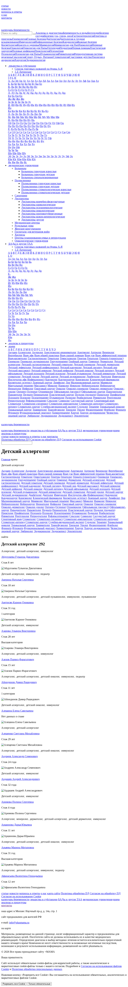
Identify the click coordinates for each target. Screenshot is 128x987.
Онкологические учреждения (31, 240)
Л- (9, 114)
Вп (32, 86)
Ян (17, 162)
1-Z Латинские (23, 71)
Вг (16, 86)
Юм (19, 159)
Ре (15, 129)
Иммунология (27, 42)
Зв (12, 102)
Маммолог (106, 382)
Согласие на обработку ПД (45, 439)
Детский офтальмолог (76, 489)
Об (9, 123)
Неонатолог (15, 388)
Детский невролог (41, 370)
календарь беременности (15, 29)
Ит (64, 105)
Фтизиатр (13, 412)
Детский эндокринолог (72, 376)
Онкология (16, 48)
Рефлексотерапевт (36, 400)
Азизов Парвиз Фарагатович (17, 659)
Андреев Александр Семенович (19, 756)
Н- (9, 120)
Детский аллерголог (93, 479)
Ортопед (21, 391)
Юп (29, 159)
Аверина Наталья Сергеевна (17, 579)
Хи (21, 144)
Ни (21, 120)
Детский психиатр (33, 373)
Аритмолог (83, 352)
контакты (6, 17)
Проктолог (103, 394)
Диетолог (105, 376)
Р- (9, 129)
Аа (12, 80)
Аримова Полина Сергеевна (17, 801)
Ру (26, 129)
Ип (53, 105)
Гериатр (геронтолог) (111, 358)
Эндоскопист (65, 415)
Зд (15, 280)
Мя (57, 117)
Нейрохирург (107, 385)
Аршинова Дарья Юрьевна (16, 824)
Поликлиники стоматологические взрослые (46, 189)
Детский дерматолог (108, 364)
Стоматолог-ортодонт (91, 403)
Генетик (81, 358)
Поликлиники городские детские (40, 186)
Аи (40, 80)
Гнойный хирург (78, 361)
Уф (50, 138)
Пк (25, 126)
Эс (55, 156)
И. (9, 105)
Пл (29, 126)
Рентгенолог (114, 397)
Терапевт (94, 406)
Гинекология (19, 39)
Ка (9, 111)
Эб (9, 156)
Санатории (21, 195)
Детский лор (110, 367)
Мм (31, 117)
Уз (16, 138)
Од (17, 123)
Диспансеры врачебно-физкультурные (43, 201)
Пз (17, 126)
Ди (36, 93)
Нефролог (28, 388)
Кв (13, 111)
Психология (8, 54)
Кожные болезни (87, 42)
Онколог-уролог (35, 507)
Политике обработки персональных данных (37, 969)
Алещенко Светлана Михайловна (20, 733)
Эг (17, 156)
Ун (31, 138)
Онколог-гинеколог (77, 388)
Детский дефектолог (19, 367)
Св (17, 132)
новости (6, 8)
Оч (38, 301)
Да (16, 93)
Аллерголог (24, 352)
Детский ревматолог (104, 373)
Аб (16, 80)
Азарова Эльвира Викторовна (18, 631)
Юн (24, 159)
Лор (68, 382)
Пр (41, 126)
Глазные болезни (36, 39)
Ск (28, 132)
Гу (29, 89)
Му (44, 117)
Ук (20, 138)
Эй (28, 156)
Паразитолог (15, 394)
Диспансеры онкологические (37, 210)
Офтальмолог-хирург (93, 391)
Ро (22, 129)
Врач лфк (28, 355)
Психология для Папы (27, 54)
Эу (63, 156)
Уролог (81, 409)
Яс (25, 162)
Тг (16, 135)
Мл (26, 117)
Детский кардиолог (71, 367)
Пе (13, 126)
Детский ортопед (104, 370)
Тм (27, 135)
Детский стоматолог (74, 492)
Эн (44, 156)
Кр (32, 111)
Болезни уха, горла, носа (58, 36)
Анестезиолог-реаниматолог (60, 352)
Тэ (45, 135)
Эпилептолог (81, 415)
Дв (20, 93)
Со (44, 132)
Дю (64, 93)
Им (40, 105)
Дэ (59, 93)
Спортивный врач (104, 400)
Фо (26, 141)
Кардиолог (51, 379)
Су (59, 132)
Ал (52, 80)
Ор (46, 123)
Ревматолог (99, 397)
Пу (49, 126)
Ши (19, 153)
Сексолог (52, 400)
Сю (68, 132)
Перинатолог (41, 394)
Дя (40, 271)
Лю (36, 114)
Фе (13, 141)
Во (28, 86)
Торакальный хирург (20, 409)
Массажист (40, 385)
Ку (39, 111)
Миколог (53, 385)
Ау (80, 80)
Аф (84, 80)
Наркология (85, 45)
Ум (27, 138)
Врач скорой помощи (72, 355)
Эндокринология (35, 60)
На (13, 120)
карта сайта (53, 893)
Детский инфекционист (45, 367)
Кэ (46, 111)
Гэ (32, 89)
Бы (37, 83)
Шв (14, 153)
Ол (29, 123)
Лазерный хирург (42, 382)
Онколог (61, 388)
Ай (44, 80)
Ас (72, 80)
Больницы (20, 168)
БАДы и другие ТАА (70, 430)
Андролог (37, 352)
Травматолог (39, 409)
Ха (9, 144)
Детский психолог (55, 373)
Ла (12, 114)
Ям (13, 162)
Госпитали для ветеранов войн (32, 231)
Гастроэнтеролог (37, 358)
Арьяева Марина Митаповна (17, 847)
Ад (28, 80)
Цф (18, 147)
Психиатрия (57, 51)
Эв (13, 156)
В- (9, 86)
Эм (40, 156)
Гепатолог (93, 358)
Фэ (38, 319)
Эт (59, 156)
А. (9, 80)
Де (27, 93)
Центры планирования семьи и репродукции (40, 237)
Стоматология (61, 57)
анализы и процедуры (13, 433)
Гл (19, 89)
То (31, 135)
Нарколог (63, 385)
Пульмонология (49, 54)
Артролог (96, 352)
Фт (38, 141)
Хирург (75, 412)
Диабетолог (93, 376)
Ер (20, 96)
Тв (13, 135)
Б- (9, 83)
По (37, 126)
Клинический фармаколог (105, 379)
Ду (51, 93)
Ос (50, 123)
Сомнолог (64, 400)
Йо (9, 108)
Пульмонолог (57, 397)
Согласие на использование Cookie (82, 439)
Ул (23, 138)
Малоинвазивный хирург (85, 382)
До (43, 93)
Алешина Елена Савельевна (17, 710)
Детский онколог (84, 370)
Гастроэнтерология (83, 36)
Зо (26, 102)
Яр (21, 162)
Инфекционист (36, 379)
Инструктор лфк (17, 379)
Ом (33, 123)
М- (9, 117)
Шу (24, 153)
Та (9, 135)
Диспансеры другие (32, 219)
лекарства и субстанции (44, 430)
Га (9, 89)
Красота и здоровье (28, 45)
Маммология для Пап (66, 45)
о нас (4, 14)
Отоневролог (45, 391)
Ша (10, 153)
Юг (14, 159)
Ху (33, 144)
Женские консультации (28, 228)
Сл (32, 132)
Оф (58, 123)
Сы (64, 132)
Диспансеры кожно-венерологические (43, 216)
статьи (5, 5)
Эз (24, 156)
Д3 (12, 93)
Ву (35, 86)
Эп (48, 156)
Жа (10, 99)
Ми (22, 117)
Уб (9, 138)
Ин (45, 105)
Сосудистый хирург (82, 400)
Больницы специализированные (39, 177)
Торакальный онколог (112, 406)
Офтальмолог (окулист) (67, 391)
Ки (20, 111)
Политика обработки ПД (15, 439)
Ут (45, 138)
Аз (36, 80)
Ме (18, 117)
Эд (20, 156)
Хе (17, 144)
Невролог (75, 385)
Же (14, 99)
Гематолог (53, 358)
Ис (61, 105)
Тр (34, 135)
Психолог (25, 397)
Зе (15, 102)
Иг (20, 105)
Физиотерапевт (94, 409)
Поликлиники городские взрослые (41, 183)
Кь (43, 111)
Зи (19, 102)
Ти (23, 135)
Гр (26, 89)
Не (16, 120)
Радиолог (70, 397)
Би (19, 83)
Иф (69, 105)
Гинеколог (14, 361)
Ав (20, 80)
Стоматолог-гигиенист (35, 403)
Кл (24, 111)
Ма (13, 117)
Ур (38, 138)
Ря (37, 129)
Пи (21, 126)
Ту (38, 135)
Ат (76, 80)
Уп (35, 138)
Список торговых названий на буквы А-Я (38, 68)
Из (28, 105)
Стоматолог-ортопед (13, 522)
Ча (9, 150)
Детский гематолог (62, 364)
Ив (17, 105)
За (9, 102)
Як (9, 162)
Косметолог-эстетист (20, 382)
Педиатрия (66, 48)
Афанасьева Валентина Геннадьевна (22, 876)
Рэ (33, 129)
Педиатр (28, 394)
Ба (12, 83)
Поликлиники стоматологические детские (45, 192)
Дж (32, 93)
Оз (21, 123)
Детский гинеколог (85, 364)
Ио (49, 105)
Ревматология (66, 54)
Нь (32, 120)
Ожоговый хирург (44, 388)
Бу (33, 83)
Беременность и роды (75, 33)
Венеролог (108, 352)
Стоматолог (15, 403)
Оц (62, 123)
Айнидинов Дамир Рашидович (19, 682)
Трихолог (71, 409)
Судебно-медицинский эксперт (58, 406)
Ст (56, 132)
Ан (60, 80)
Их (73, 105)
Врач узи (90, 355)
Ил (36, 105)
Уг (13, 138)
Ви (24, 86)
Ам (56, 80)
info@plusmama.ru (19, 922)
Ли (20, 114)
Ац (88, 80)
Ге (12, 89)
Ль (31, 114)
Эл (36, 156)
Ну (29, 120)
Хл (25, 144)
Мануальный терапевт (21, 385)
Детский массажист (19, 370)
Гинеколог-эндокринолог (34, 361)
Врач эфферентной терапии (111, 355)
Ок (25, 123)
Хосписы (20, 234)
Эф (67, 156)
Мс (40, 117)
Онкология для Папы (35, 48)
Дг (24, 93)
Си (24, 132)
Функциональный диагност (35, 412)
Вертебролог (15, 355)
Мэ (48, 117)
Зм (22, 102)
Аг (24, 80)
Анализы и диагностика (49, 33)
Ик (32, 105)
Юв (10, 159)
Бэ (40, 83)
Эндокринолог (48, 415)
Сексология (19, 57)
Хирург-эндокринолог (93, 412)
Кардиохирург (66, 379)
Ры (30, 129)
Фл (22, 141)
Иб (13, 105)
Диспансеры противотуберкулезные (41, 213)
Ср (52, 132)
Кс (35, 111)
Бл (22, 83)
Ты (42, 135)
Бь (30, 261)
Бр (29, 83)
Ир (57, 105)
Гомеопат (93, 361)
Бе (15, 83)
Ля (40, 114)
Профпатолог (117, 394)
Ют (34, 159)
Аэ (97, 80)
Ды (55, 93)
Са (9, 132)
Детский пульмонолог (79, 373)
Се (20, 132)
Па (9, 126)
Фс (34, 141)
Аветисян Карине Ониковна (17, 602)
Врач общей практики (46, 355)
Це (9, 147)
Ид (24, 105)
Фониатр (121, 409)
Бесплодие (94, 33)
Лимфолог (59, 382)
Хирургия (20, 60)
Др (47, 93)
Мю (53, 117)
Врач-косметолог (17, 358)
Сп (48, 132)
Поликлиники (23, 180)
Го (22, 89)
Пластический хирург (61, 394)
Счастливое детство (80, 57)
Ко (28, 111)
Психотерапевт (40, 397)
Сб (13, 132)
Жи (18, 99)
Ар (69, 80)
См (36, 132)
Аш (93, 80)
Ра (12, 129)
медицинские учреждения (97, 430)
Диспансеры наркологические (38, 204)
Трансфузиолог (56, 409)
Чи (16, 150)
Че (13, 150)
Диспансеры (22, 198)
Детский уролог (31, 376)
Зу (29, 102)
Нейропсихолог (90, 385)
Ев (9, 96)
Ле (16, 114)
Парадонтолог (114, 391)
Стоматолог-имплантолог (63, 403)
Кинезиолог (82, 379)
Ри (19, 129)
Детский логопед (92, 367)
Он (38, 123)
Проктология (42, 51)
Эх (71, 156)
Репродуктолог (16, 400)
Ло (24, 114)
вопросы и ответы (11, 11)
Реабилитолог (84, 397)
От (53, 123)
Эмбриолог (33, 415)
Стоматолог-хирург (29, 406)
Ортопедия (53, 48)
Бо (26, 83)
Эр (52, 156)
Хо (29, 144)
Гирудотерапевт (59, 361)
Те (19, 135)
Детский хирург (49, 376)
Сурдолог (82, 406)
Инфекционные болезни (49, 42)
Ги (15, 89)
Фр (30, 141)
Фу (42, 141)
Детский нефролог (63, 370)
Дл (40, 93)
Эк (32, 156)
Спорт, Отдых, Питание (39, 57)
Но (25, 120)
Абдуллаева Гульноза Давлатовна (20, 556)
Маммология (46, 45)
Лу (28, 114)
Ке (17, 111)
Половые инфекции (23, 51)
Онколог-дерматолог (101, 388)
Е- (9, 274)
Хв (13, 144)
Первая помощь (81, 48)
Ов (13, 123)
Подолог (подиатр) (85, 394)
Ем (17, 96)
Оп (42, 123)
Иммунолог (118, 376)
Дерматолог (106, 361)
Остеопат (32, 391)
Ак (48, 80)
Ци (13, 147)
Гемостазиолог (68, 358)
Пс (45, 126)
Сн (40, 132)
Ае (32, 80)
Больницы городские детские (38, 174)
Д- (9, 93)
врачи (116, 430)
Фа (9, 141)
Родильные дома (24, 225)
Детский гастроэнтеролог (35, 364)
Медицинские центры (27, 222)
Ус (42, 138)
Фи (18, 141)
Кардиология (70, 42)
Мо (35, 117)
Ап (65, 80)
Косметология (9, 45)
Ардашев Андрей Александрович (20, 779)
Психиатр (13, 397)
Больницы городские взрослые (38, 171)
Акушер (12, 352)
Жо (22, 99)
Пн (33, 126)
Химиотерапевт (61, 412)
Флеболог (109, 409)
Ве (20, 86)
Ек (13, 96)
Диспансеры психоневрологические (41, 207)
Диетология (53, 39)
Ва (12, 86)
